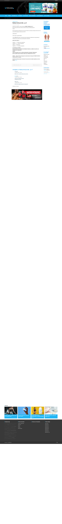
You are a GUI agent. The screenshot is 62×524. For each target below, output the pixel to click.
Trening (9, 15)
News (6, 15)
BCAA (15, 423)
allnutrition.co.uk (47, 432)
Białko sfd (45, 58)
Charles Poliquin (9, 426)
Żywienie (14, 438)
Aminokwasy (8, 423)
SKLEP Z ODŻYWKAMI (32, 15)
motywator (13, 430)
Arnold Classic (12, 423)
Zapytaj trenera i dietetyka (47, 28)
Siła (13, 436)
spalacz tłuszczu (6, 437)
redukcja (9, 436)
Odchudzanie (6, 432)
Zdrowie (19, 427)
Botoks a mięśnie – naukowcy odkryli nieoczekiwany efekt (11, 416)
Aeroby (5, 423)
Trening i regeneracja (21, 423)
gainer (8, 427)
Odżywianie (20, 15)
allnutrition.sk (47, 427)
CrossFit (12, 426)
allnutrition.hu (47, 428)
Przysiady (7, 436)
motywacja (9, 430)
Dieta (15, 426)
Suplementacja (14, 15)
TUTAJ (16, 60)
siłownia (15, 436)
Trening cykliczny (15, 21)
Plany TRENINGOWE (40, 15)
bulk (6, 426)
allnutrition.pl (47, 424)
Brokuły (5, 426)
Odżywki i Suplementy (10, 433)
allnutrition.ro (47, 429)
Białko (8, 424)
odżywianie (11, 432)
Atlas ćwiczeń (25, 15)
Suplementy (10, 437)
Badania (14, 423)
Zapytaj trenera (46, 15)
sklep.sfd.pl (46, 423)
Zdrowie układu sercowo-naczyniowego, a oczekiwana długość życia (38, 416)
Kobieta (12, 427)
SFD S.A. (10, 442)
